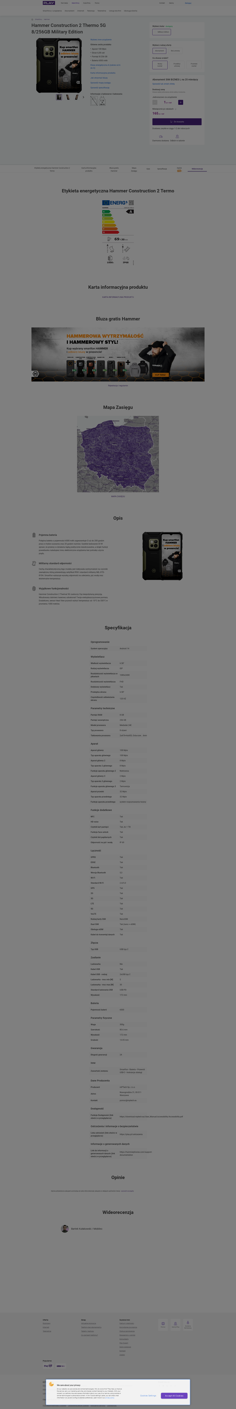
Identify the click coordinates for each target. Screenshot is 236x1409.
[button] (51, 1384)
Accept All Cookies (174, 1395)
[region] (118, 1392)
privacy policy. (110, 1398)
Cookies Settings (148, 1396)
